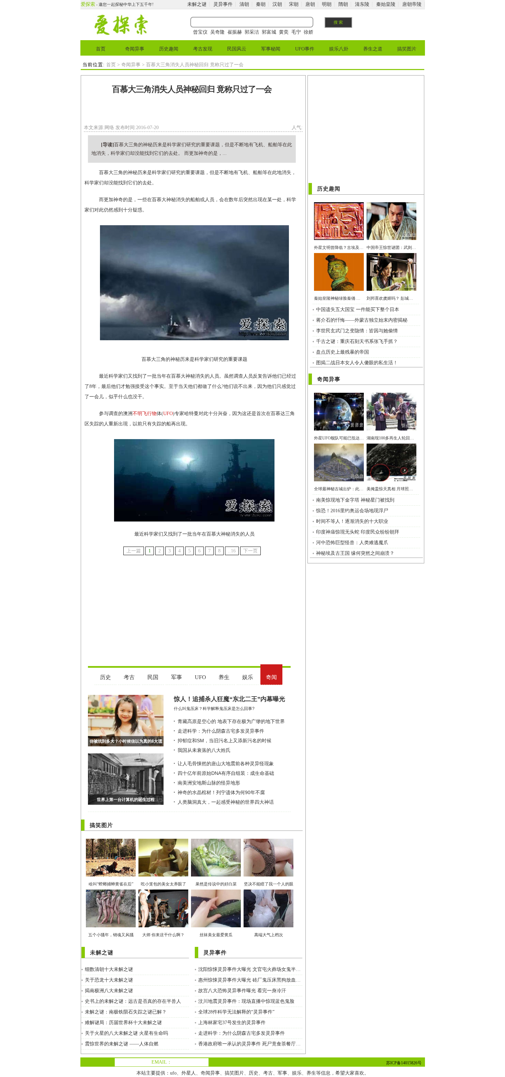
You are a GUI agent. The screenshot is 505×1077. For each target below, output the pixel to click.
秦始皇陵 (385, 4)
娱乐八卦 (338, 48)
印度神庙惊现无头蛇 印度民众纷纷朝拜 (357, 532)
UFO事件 (304, 48)
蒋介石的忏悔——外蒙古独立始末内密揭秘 (361, 320)
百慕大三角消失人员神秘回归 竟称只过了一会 (192, 89)
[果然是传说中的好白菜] (216, 875)
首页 (100, 48)
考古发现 (202, 48)
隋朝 (343, 4)
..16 (232, 550)
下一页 (250, 550)
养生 (311, 1073)
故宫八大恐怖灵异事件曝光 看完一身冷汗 (242, 990)
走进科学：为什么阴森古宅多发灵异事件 (241, 1033)
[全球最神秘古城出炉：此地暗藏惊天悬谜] (339, 479)
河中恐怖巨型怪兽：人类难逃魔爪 (352, 542)
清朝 (244, 4)
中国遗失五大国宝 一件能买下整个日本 (357, 309)
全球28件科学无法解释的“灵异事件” (236, 1012)
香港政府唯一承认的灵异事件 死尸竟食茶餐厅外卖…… (250, 1043)
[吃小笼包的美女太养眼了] (163, 875)
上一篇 (133, 550)
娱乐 (297, 1073)
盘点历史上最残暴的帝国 (342, 352)
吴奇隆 (217, 32)
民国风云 (236, 48)
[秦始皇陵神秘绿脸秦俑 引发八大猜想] (339, 289)
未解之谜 (196, 4)
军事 (282, 1073)
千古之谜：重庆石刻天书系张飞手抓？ (357, 341)
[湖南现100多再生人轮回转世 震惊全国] (391, 429)
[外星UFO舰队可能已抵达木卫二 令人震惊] (339, 429)
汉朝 (277, 4)
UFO (168, 413)
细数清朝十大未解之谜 (109, 969)
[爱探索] (120, 33)
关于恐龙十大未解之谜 (109, 980)
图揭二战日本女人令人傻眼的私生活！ (357, 362)
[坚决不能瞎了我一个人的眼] (268, 875)
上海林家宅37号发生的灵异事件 (232, 1022)
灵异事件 (223, 4)
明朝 (327, 4)
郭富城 (269, 32)
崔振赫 (234, 32)
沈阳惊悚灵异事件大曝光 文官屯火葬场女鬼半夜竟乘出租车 (250, 969)
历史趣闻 (168, 48)
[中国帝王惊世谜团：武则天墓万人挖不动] (391, 238)
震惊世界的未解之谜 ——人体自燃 (121, 1043)
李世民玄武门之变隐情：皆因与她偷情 (357, 330)
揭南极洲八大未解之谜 (109, 990)
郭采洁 (252, 32)
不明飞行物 (145, 413)
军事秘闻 (270, 48)
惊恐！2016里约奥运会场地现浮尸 (352, 510)
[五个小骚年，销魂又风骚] (111, 925)
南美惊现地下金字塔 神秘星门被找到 (355, 500)
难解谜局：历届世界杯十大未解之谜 (123, 1022)
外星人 (188, 1073)
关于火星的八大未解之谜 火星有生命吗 (126, 1033)
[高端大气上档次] (268, 925)
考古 (268, 1073)
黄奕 (284, 32)
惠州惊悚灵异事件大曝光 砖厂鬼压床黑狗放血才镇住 (250, 980)
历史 (253, 1073)
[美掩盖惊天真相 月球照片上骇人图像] (391, 479)
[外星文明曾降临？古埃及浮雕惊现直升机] (339, 238)
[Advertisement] (192, 111)
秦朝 (261, 4)
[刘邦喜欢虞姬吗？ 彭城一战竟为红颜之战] (391, 289)
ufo (173, 1073)
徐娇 (308, 32)
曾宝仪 (200, 32)
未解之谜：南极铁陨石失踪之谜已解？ (126, 1012)
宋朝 (294, 4)
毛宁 (296, 32)
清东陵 (362, 4)
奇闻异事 (134, 48)
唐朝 (310, 4)
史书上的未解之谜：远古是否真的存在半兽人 (133, 1001)
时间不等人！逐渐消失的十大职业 (352, 521)
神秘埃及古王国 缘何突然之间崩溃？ (355, 553)
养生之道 (372, 48)
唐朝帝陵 (412, 4)
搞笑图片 (406, 48)
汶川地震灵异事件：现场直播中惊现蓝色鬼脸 (246, 1001)
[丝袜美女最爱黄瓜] (216, 925)
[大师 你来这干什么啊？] (163, 925)
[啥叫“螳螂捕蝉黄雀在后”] (111, 875)
